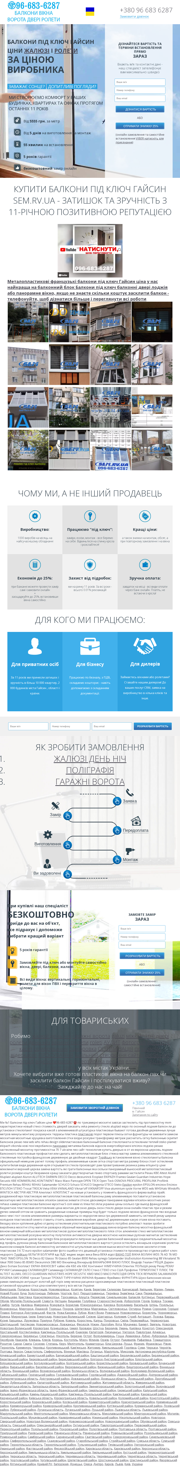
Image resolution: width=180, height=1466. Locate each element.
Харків (109, 1464)
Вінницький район (25, 1371)
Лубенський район (23, 1410)
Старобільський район (92, 1441)
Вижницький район (111, 1367)
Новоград (169, 1324)
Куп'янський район (120, 1406)
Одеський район (23, 1425)
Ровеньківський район (127, 1433)
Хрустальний (9, 1332)
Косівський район (75, 1402)
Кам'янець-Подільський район (90, 1394)
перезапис (147, 1048)
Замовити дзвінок (134, 16)
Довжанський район (85, 1379)
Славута (47, 1301)
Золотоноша (37, 1293)
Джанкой (41, 1309)
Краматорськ (94, 1344)
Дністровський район (54, 1379)
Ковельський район (103, 1398)
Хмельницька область (43, 1452)
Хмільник (146, 1289)
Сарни (17, 1344)
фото (155, 1061)
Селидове (114, 1289)
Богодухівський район (49, 1363)
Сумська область (148, 1441)
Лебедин (53, 1293)
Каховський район (153, 1394)
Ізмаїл (74, 1328)
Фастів (51, 1313)
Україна (137, 1464)
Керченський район (13, 1398)
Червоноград (159, 1320)
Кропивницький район (89, 1406)
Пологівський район (103, 1429)
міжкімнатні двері (147, 1035)
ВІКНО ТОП (123, 1254)
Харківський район (127, 1448)
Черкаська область (23, 1456)
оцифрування (51, 1048)
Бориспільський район (112, 1363)
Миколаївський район (117, 1414)
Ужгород (128, 1332)
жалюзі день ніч (51, 1035)
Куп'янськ (148, 1297)
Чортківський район (24, 1460)
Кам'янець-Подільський (57, 1332)
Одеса (88, 1464)
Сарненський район (70, 1437)
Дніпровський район (163, 1375)
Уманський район (12, 1448)
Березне (76, 1336)
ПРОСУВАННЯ (55, 1054)
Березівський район (43, 1359)
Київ (127, 1464)
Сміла (124, 1320)
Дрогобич (107, 1324)
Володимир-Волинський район (152, 1371)
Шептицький (9, 1324)
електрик (137, 1061)
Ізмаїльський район (102, 1390)
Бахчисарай (130, 1289)
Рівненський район (96, 1433)
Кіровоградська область (71, 1398)
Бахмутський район (40, 1355)
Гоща (120, 1336)
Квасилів (21, 1340)
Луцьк (128, 1344)
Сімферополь (53, 1351)
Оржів (104, 1340)
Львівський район (155, 1410)
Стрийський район (122, 1441)
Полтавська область (133, 1429)
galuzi (118, 1035)
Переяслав (98, 1297)
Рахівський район (40, 1433)
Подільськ (166, 1305)
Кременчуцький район (26, 1406)
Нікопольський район (134, 1417)
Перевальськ (153, 1293)
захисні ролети (69, 1042)
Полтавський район (162, 1429)
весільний (156, 1054)
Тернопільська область (26, 1445)
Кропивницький (57, 1348)
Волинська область (85, 1371)
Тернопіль (7, 1348)
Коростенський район (15, 1402)
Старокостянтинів (110, 1301)
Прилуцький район (13, 1433)
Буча (23, 1293)
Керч (62, 1344)
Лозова (158, 1317)
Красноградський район (138, 1402)
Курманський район (148, 1406)
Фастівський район (39, 1448)
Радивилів (128, 1340)
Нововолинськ (130, 1313)
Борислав (72, 1305)
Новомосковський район (86, 1421)
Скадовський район (61, 1441)
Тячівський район (120, 1445)
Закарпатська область (15, 1386)
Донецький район (140, 1379)
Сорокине (159, 1309)
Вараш (169, 1317)
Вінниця (69, 1351)
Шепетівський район (82, 1460)
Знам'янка (127, 1293)
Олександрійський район (54, 1425)
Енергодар (44, 1317)
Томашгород (162, 1340)
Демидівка (132, 1336)
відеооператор (53, 1061)
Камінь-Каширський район (48, 1394)
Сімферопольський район (28, 1441)
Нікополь (62, 1336)
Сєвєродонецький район (130, 1437)
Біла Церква (113, 1344)
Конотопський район (164, 1398)
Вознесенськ (9, 1309)
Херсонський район (13, 1452)
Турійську (105, 1157)
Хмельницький (112, 1348)
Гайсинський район (13, 1375)
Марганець (99, 1309)
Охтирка (135, 1309)
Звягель (155, 1324)
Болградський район (80, 1363)
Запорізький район (74, 1386)
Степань (52, 1344)
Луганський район (77, 1410)
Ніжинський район (105, 1417)
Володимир (124, 1305)
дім (167, 1061)
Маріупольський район (16, 1414)
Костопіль (71, 1340)
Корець (57, 1340)
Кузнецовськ (59, 1328)
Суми (141, 1348)
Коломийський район (133, 1398)
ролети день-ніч (29, 1042)
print (56, 1067)
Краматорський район (104, 1402)
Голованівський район (72, 1375)
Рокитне (6, 1344)
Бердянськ (30, 1336)
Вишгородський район (142, 1367)
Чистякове (27, 1324)
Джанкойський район (132, 1375)
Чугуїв (15, 1305)
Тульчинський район (92, 1445)
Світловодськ (117, 1309)
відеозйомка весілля (99, 1061)
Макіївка (82, 1351)
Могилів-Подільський (25, 1301)
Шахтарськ (105, 1317)
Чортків (66, 1293)
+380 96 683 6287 (146, 10)
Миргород (26, 1309)
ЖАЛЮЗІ (37, 50)
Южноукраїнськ (91, 1305)
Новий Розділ (9, 1293)
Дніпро (98, 1464)
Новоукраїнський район (122, 1421)
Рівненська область (67, 1433)
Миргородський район (150, 1414)
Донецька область (114, 1379)
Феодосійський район (69, 1448)
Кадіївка (135, 1328)
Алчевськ (158, 1332)
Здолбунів (7, 1340)
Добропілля (132, 1301)
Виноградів (8, 1289)
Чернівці (39, 1348)
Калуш (98, 1320)
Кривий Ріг (44, 1464)
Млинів (94, 1340)
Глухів (145, 1301)
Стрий (132, 1317)
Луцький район (102, 1410)
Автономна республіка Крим (155, 1351)
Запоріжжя (61, 1464)
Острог (115, 1340)
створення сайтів (121, 1054)
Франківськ (154, 1344)
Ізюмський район (129, 1390)
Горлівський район (102, 1375)
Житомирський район (85, 1382)
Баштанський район (105, 1355)
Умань (123, 1328)
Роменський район (13, 1437)
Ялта (118, 1324)
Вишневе (74, 1301)
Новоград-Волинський (69, 1317)
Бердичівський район (135, 1355)
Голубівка (89, 1301)
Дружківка (31, 1320)
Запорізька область (46, 1386)
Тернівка (112, 1293)
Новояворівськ (59, 1289)
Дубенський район (23, 1382)
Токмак (167, 1301)
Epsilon (127, 1185)
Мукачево (130, 1324)
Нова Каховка (66, 1313)
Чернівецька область (80, 1456)
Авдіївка (27, 1305)
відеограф (21, 1061)
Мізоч (83, 1340)
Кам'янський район (126, 1394)
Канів (87, 1289)
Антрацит (144, 1317)
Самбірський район (41, 1437)
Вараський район (22, 1367)
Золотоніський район (140, 1386)
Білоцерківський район (16, 1363)
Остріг (87, 1336)
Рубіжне (58, 1320)
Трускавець (69, 1297)
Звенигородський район (106, 1386)
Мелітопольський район (51, 1414)
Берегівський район (14, 1359)
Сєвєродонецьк (11, 1336)
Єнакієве (82, 1332)
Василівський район (50, 1367)
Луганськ (96, 1351)
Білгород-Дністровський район (112, 1359)
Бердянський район (165, 1355)
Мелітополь (75, 1344)
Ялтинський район (23, 1464)
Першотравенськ (92, 1293)
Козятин (76, 1289)
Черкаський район (51, 1456)
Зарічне (173, 1336)
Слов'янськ (47, 1336)
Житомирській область (118, 1382)
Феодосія (83, 1324)
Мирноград (19, 1317)
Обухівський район (153, 1421)
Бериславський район (74, 1359)
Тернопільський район (60, 1445)
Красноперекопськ (46, 1297)
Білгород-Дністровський (28, 1313)
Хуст (76, 1293)
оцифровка (83, 1048)
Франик (139, 1344)
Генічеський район (41, 1375)
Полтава (6, 1351)
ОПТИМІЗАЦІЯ (115, 1048)
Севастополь (33, 1351)
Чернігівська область (142, 1456)
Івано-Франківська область (29, 1390)
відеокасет (24, 1054)
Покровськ (111, 1320)
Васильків (141, 1305)
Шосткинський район (113, 1460)
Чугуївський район (53, 1460)
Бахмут (143, 1324)
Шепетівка (82, 1309)
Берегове (99, 1289)
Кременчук (23, 1348)
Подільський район (44, 1429)
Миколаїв (127, 1351)
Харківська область (99, 1448)
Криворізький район (57, 1406)
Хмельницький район (76, 1452)
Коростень (84, 1320)
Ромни (146, 1309)
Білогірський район (148, 1359)
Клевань (35, 1340)
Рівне (167, 1344)
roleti (96, 1042)
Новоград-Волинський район (46, 1421)
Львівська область (128, 1410)
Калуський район (155, 1390)
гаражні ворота (91, 1035)
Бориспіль (149, 1313)
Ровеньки (112, 1313)
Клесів (46, 1340)
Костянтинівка (29, 1332)
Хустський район (134, 1452)
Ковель (71, 1320)
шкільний (86, 1054)
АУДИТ (112, 1042)
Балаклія (134, 1297)
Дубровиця (159, 1336)
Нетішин (61, 1301)
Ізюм (32, 1317)
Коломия (120, 1317)
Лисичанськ (113, 1332)
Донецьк (76, 1464)
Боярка (156, 1301)
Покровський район (73, 1429)
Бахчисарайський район (72, 1355)
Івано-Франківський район (68, 1390)
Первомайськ (139, 1320)
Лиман (169, 1289)
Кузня (4, 1320)
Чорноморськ (167, 1313)
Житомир (93, 1348)
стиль (70, 1067)
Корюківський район (46, 1402)
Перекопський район (15, 1429)
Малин (158, 1289)
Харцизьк (15, 1320)
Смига (27, 1344)
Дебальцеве (8, 1297)
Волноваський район (114, 1371)
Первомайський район (150, 1425)
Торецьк (55, 1309)
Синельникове (117, 1297)
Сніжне (91, 1317)
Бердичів (111, 1328)
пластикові (85, 1134)
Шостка (98, 1328)
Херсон (18, 1351)
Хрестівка (25, 1297)
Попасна (23, 1289)
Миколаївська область (85, 1414)
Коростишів (39, 1289)
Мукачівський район (42, 1417)
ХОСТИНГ (159, 1042)
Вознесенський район (55, 1371)
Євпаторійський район (53, 1382)
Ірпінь (153, 1305)
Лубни (82, 1313)
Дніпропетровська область (19, 1379)
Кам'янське (78, 1348)
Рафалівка (144, 1340)
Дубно (146, 1336)
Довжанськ (67, 1324)
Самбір (4, 1305)
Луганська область (50, 1410)
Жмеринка (41, 1305)
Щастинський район (144, 1460)
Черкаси (152, 1348)
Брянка (5, 1317)
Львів (119, 1464)
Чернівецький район (111, 1456)
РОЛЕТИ (66, 50)
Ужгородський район (149, 1445)
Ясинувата (57, 1305)
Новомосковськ (47, 1324)
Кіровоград (41, 1328)
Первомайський (167, 1297)
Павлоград (143, 1332)
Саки (139, 1293)
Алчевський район (13, 1355)
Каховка (109, 1305)
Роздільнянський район (160, 1433)
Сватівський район (98, 1437)
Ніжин (95, 1324)
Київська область (41, 1398)
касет (26, 1048)
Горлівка (130, 1348)
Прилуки (46, 1320)
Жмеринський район (150, 1382)
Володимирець (104, 1336)
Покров (68, 1309)
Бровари (85, 1328)
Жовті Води (96, 1313)
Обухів (4, 1301)
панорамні (60, 1146)
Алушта (84, 1297)
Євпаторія (96, 1332)
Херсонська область (155, 1448)
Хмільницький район (107, 1452)
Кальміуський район (14, 1394)
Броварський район (143, 1363)
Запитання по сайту (145, 1115)
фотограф (134, 1042)
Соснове (39, 1344)
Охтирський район (86, 1425)
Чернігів (165, 1348)
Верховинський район (80, 1367)
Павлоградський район (116, 1425)
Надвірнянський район (75, 1417)
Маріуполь (111, 1351)
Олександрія (164, 1328)
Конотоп (148, 1328)
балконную (99, 1227)
